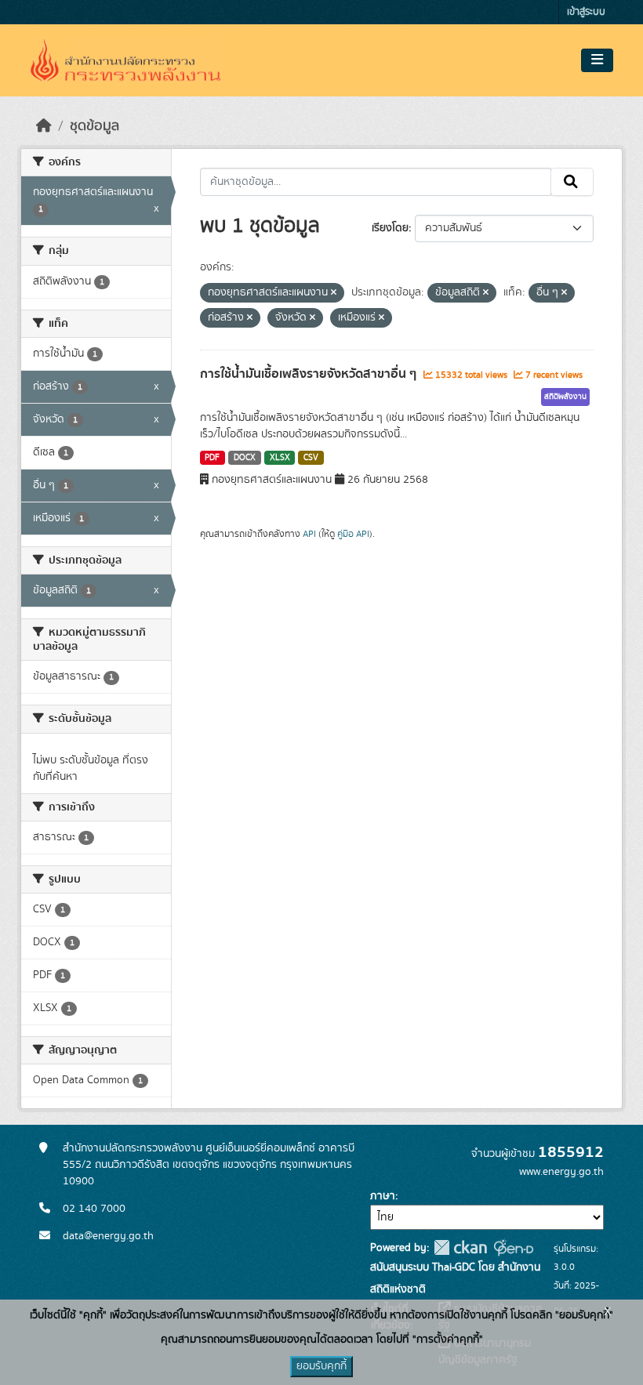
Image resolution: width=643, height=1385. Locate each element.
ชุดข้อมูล (94, 126)
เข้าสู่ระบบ (586, 12)
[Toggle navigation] (597, 60)
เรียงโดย (390, 228)
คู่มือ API (353, 534)
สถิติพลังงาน (565, 396)
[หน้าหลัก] (44, 126)
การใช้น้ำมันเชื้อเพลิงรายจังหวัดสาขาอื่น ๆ (310, 374)
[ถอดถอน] (333, 293)
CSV (310, 457)
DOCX (245, 457)
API (309, 534)
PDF (212, 457)
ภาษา (382, 1196)
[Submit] (572, 182)
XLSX (280, 457)
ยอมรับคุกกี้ (321, 1366)
